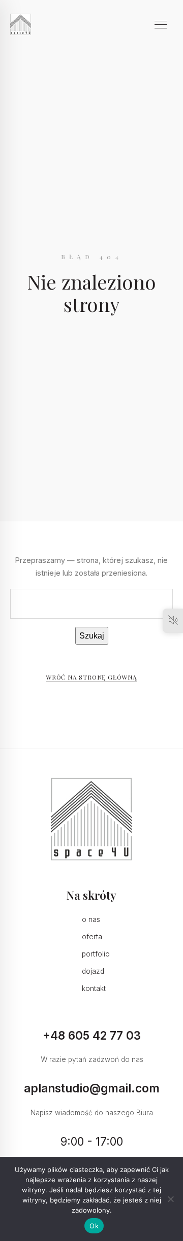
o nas (91, 919)
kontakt (94, 988)
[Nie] (170, 1199)
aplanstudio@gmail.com (92, 1088)
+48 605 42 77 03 (92, 1035)
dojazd (93, 971)
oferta (92, 937)
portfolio (96, 954)
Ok (94, 1226)
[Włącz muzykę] (173, 621)
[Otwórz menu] (164, 24)
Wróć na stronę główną (91, 677)
